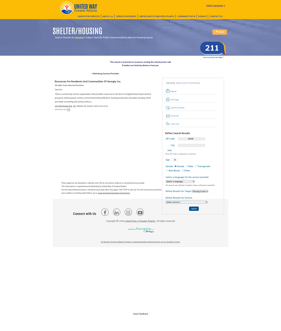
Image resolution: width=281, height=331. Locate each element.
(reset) (170, 150)
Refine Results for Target (179, 191)
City (173, 145)
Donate (202, 16)
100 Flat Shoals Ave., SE (65, 106)
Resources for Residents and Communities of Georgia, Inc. (88, 81)
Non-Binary (174, 170)
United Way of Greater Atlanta (156, 16)
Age (168, 159)
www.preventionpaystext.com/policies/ (114, 193)
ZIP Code (170, 138)
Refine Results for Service (179, 197)
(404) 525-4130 (101, 106)
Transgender (203, 166)
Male (190, 166)
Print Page (175, 99)
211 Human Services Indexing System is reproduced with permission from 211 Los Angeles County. (140, 241)
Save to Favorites (177, 107)
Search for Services (89, 16)
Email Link (175, 115)
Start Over (175, 123)
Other (187, 170)
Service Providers (126, 16)
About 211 (107, 16)
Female (180, 166)
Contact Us (216, 16)
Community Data (186, 16)
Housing (79, 37)
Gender (169, 166)
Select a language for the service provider (187, 177)
